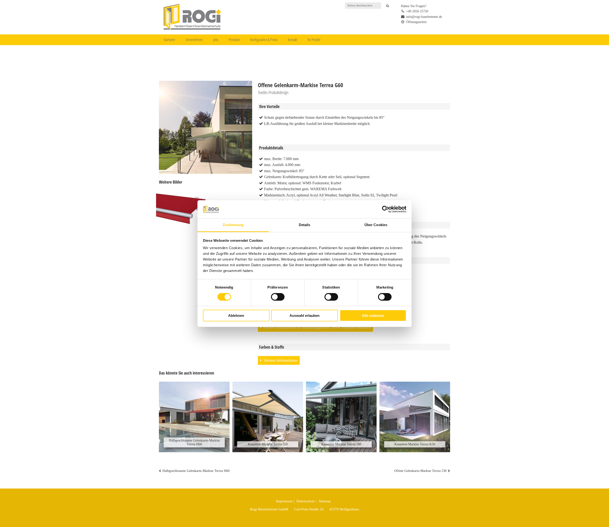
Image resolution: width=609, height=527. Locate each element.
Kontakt (292, 39)
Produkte (234, 39)
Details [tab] (304, 225)
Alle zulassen (373, 315)
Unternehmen (194, 39)
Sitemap (325, 501)
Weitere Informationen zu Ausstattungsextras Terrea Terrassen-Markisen (317, 327)
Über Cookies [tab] (375, 225)
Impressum (284, 501)
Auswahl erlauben (304, 315)
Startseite (169, 39)
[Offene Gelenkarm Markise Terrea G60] (181, 211)
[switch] (278, 297)
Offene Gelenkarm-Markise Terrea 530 (420, 471)
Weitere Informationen (280, 360)
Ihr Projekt (314, 39)
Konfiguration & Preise (264, 39)
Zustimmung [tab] (233, 225)
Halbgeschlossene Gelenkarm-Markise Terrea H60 (196, 471)
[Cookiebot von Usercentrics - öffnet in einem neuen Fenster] (385, 209)
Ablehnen (236, 315)
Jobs (215, 39)
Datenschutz (305, 501)
